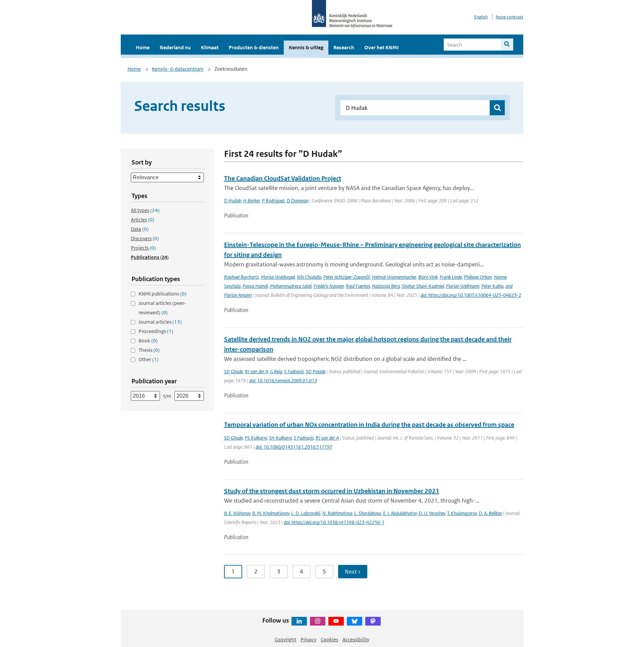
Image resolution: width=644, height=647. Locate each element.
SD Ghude (233, 371)
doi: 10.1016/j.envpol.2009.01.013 (283, 380)
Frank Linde (451, 277)
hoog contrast (509, 17)
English (481, 17)
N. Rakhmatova (337, 513)
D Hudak (232, 200)
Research (343, 47)
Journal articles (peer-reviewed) (162, 308)
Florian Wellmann (462, 286)
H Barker (251, 200)
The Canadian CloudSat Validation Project (282, 178)
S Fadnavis (294, 371)
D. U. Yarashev (432, 513)
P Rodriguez (273, 200)
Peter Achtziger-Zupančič (346, 277)
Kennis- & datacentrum (177, 69)
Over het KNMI (381, 47)
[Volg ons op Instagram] (318, 621)
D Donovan (297, 200)
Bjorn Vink (428, 277)
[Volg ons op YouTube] (336, 621)
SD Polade (315, 371)
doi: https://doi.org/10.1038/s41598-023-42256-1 (334, 522)
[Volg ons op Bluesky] (354, 621)
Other (149, 359)
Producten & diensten (254, 47)
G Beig (276, 371)
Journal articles (160, 322)
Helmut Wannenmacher (394, 277)
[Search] (507, 45)
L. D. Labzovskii (305, 513)
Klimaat (210, 47)
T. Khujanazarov (462, 513)
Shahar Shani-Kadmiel (423, 286)
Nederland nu (175, 47)
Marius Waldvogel (278, 277)
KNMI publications (162, 293)
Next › (353, 571)
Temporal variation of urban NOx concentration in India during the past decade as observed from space (369, 425)
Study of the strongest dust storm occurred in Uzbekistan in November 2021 (331, 491)
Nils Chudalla (309, 277)
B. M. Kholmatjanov (270, 513)
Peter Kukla (492, 286)
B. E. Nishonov (237, 513)
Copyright (285, 639)
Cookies (329, 639)
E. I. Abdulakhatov (400, 513)
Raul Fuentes (358, 286)
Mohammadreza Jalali (291, 286)
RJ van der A (256, 371)
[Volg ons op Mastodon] (373, 621)
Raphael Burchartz (241, 277)
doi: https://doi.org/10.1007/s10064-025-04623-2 (471, 295)
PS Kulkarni (256, 438)
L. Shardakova (367, 513)
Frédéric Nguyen (329, 286)
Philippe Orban (478, 277)
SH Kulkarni (280, 438)
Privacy (308, 639)
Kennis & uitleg (306, 47)
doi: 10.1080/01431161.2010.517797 (294, 447)
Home (143, 47)
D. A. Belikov (490, 513)
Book (148, 340)
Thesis (149, 350)
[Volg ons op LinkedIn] (299, 621)
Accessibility (355, 639)
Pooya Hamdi (255, 286)
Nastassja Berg (386, 286)
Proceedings (156, 331)
